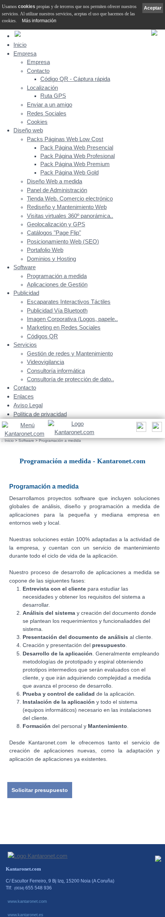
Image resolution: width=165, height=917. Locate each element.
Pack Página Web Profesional (77, 156)
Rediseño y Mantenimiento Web (67, 207)
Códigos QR (42, 336)
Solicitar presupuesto (40, 790)
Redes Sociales (46, 113)
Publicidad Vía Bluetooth (57, 311)
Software (24, 267)
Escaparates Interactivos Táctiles (69, 302)
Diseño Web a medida (54, 181)
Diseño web (28, 130)
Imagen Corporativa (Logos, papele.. (72, 319)
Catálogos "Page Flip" (54, 233)
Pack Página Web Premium (75, 164)
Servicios (25, 344)
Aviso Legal (28, 405)
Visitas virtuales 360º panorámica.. (70, 216)
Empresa (24, 53)
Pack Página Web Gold (69, 173)
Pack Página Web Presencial (76, 148)
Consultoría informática (56, 371)
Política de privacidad (40, 414)
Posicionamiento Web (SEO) (63, 242)
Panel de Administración (57, 190)
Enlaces (23, 396)
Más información (39, 20)
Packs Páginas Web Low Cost (65, 139)
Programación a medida (57, 276)
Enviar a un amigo (49, 105)
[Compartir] (140, 429)
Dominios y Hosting (51, 259)
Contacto (38, 71)
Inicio (19, 44)
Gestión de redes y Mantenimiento (70, 354)
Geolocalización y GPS (56, 224)
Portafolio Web (45, 250)
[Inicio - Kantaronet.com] (74, 428)
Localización (42, 88)
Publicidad (26, 293)
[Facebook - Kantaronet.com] (158, 861)
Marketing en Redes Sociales (64, 327)
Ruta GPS (53, 96)
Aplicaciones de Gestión (57, 285)
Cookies (37, 122)
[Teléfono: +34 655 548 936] (156, 429)
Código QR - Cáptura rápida (75, 79)
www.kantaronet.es (25, 914)
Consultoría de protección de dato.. (70, 379)
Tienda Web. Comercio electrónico (70, 199)
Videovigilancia (45, 362)
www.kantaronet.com (27, 901)
